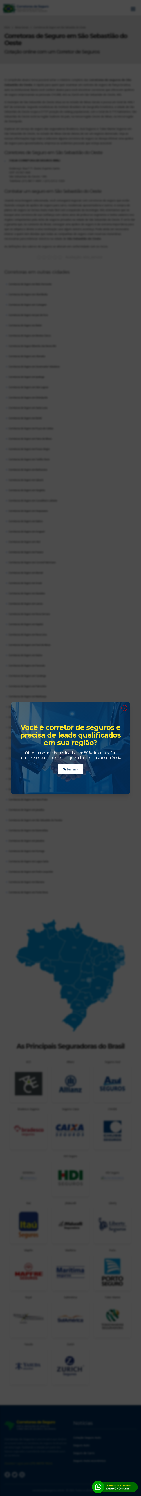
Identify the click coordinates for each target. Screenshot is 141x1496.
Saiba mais (70, 769)
